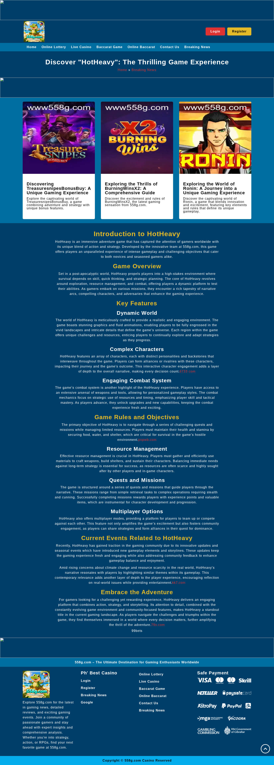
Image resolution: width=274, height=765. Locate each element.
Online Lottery (54, 47)
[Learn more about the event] (137, 10)
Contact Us (169, 47)
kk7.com (178, 582)
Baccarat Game (109, 47)
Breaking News (197, 47)
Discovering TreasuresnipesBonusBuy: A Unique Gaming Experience (59, 188)
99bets (137, 630)
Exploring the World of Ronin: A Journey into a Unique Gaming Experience (214, 188)
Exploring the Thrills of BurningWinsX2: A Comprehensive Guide (131, 188)
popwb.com (147, 439)
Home (32, 47)
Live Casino (81, 47)
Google (87, 702)
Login (86, 680)
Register (88, 688)
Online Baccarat (141, 47)
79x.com (158, 624)
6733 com (187, 371)
